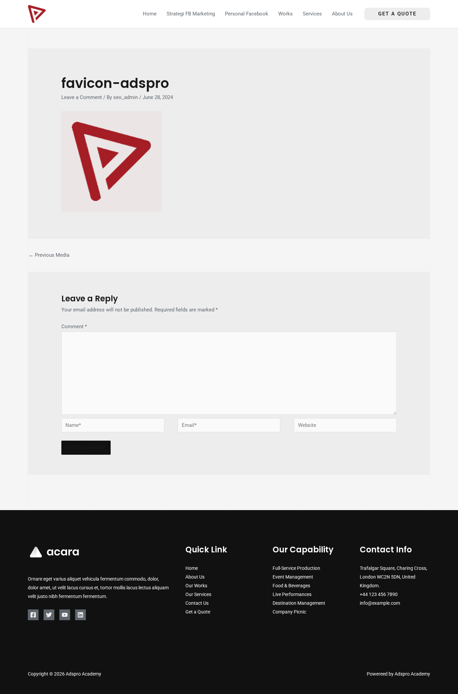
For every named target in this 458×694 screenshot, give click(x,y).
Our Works (196, 585)
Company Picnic (289, 611)
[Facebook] (33, 614)
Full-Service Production (296, 568)
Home (150, 14)
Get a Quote (197, 611)
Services (312, 14)
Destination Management (299, 603)
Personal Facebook (246, 14)
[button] (397, 14)
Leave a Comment (81, 97)
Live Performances (292, 594)
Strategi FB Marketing (191, 14)
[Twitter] (49, 614)
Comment (74, 327)
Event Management (293, 577)
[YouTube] (64, 614)
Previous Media (48, 255)
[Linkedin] (80, 614)
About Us (342, 14)
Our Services (198, 594)
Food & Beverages (291, 585)
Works (285, 14)
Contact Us (197, 603)
